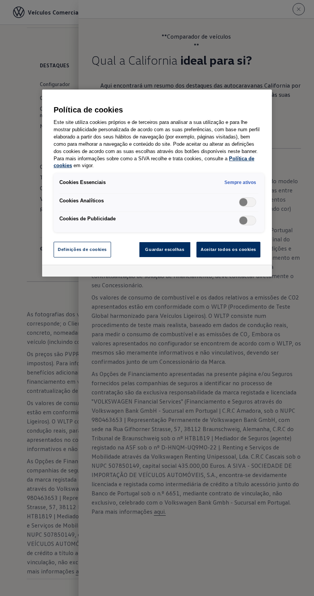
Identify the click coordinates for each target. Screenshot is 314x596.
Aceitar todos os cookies (228, 249)
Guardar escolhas (164, 249)
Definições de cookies (82, 249)
